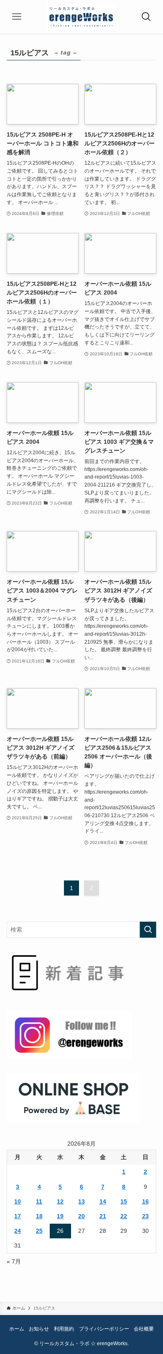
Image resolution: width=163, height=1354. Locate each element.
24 (17, 1230)
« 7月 (14, 1261)
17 (17, 1216)
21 (102, 1216)
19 (60, 1216)
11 (39, 1201)
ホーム (16, 1328)
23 (145, 1216)
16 (145, 1201)
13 (81, 1201)
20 (81, 1216)
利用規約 (64, 1328)
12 (60, 1201)
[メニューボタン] (16, 17)
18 (39, 1216)
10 (17, 1201)
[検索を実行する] (148, 929)
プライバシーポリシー (104, 1328)
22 (123, 1216)
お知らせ (39, 1328)
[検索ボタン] (146, 17)
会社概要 (144, 1328)
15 (123, 1201)
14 (102, 1201)
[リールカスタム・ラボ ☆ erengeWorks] (81, 17)
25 (39, 1230)
